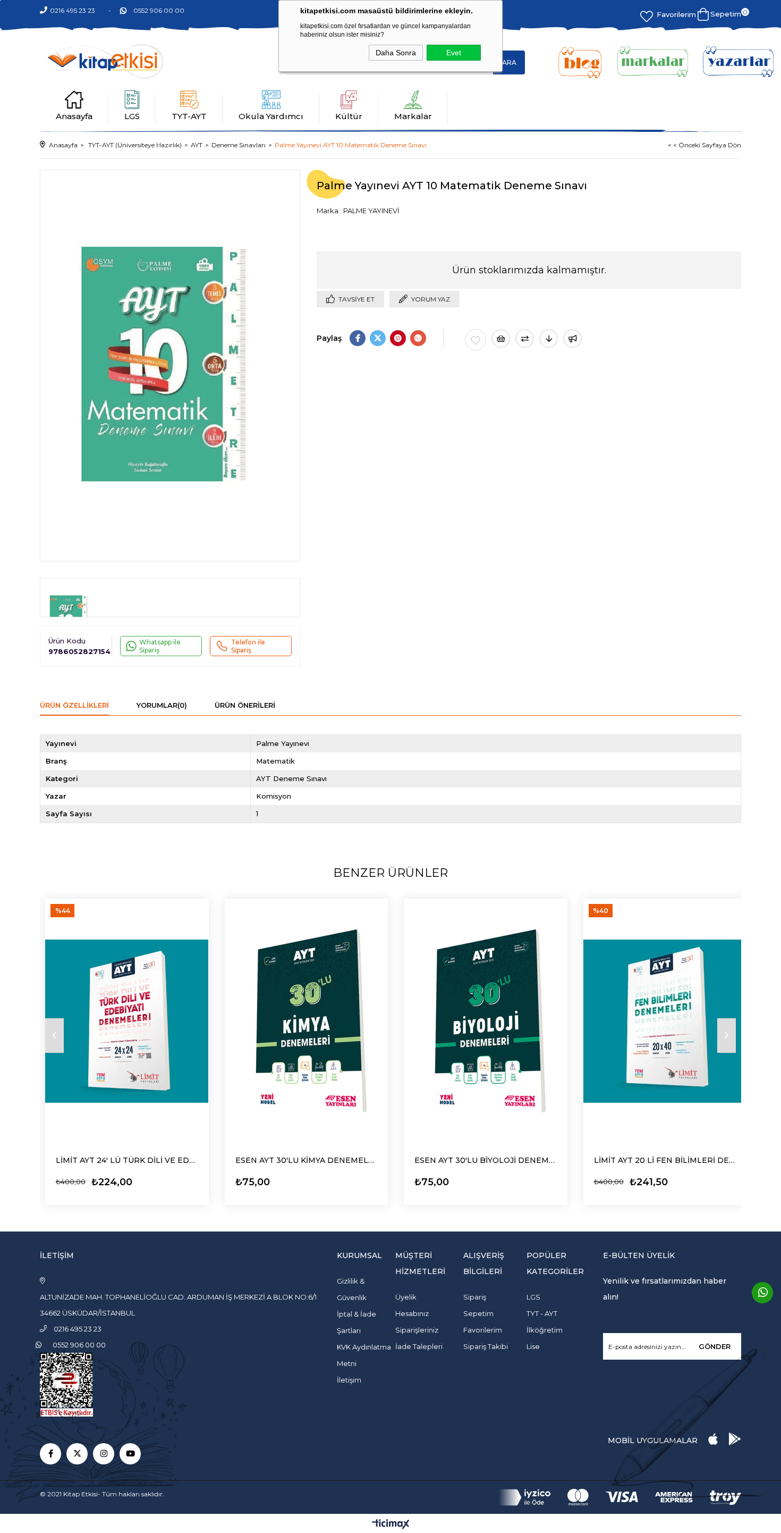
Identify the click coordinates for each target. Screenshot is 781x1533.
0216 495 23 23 (72, 10)
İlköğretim (545, 1330)
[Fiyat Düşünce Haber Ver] (548, 338)
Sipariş (474, 1297)
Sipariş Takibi (485, 1346)
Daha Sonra (396, 52)
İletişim (349, 1380)
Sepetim (478, 1313)
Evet (453, 52)
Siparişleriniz (416, 1330)
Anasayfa (74, 116)
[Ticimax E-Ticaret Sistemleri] (391, 1524)
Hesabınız (412, 1313)
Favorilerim (676, 14)
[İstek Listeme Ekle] (500, 338)
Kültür (348, 116)
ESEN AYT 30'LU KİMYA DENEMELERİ (306, 1160)
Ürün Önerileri (245, 705)
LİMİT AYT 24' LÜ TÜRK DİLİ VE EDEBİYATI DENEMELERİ (127, 1160)
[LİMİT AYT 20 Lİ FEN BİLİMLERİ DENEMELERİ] (665, 1021)
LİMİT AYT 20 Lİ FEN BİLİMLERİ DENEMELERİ (665, 1160)
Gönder (715, 1346)
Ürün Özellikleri (74, 705)
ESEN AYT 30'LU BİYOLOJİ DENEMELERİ (485, 1160)
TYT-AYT (189, 116)
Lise (533, 1346)
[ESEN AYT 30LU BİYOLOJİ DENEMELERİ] (485, 1021)
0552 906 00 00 (158, 10)
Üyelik (406, 1297)
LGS (132, 116)
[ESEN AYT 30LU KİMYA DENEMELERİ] (306, 1021)
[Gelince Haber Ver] (572, 338)
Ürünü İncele (85, 1179)
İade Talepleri (419, 1346)
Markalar (413, 116)
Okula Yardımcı (271, 116)
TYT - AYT (542, 1313)
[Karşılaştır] (524, 338)
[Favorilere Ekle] (475, 339)
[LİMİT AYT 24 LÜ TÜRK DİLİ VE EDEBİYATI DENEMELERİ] (127, 1021)
